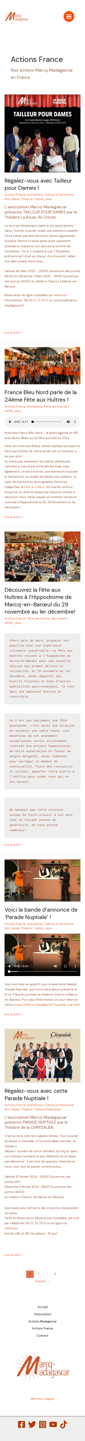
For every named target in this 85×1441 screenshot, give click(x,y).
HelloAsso (60, 295)
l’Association (42, 1314)
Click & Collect (34, 487)
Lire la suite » (14, 332)
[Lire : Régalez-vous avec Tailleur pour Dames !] (42, 133)
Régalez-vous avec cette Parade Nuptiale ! (36, 1094)
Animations (35, 195)
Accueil (43, 1307)
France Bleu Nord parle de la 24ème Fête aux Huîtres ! (41, 396)
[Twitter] (32, 1424)
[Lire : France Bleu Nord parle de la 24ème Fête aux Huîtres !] (42, 365)
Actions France (15, 195)
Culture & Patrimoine (59, 195)
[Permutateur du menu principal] (69, 16)
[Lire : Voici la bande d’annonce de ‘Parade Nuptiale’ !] (42, 880)
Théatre (26, 199)
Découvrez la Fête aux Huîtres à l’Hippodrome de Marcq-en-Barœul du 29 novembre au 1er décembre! (40, 600)
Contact (42, 1336)
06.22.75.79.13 (38, 300)
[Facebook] (22, 1424)
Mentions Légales (42, 1399)
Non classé (12, 199)
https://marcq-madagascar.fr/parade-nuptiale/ (47, 1005)
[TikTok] (64, 1424)
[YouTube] (53, 1424)
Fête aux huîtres (55, 407)
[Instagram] (43, 1424)
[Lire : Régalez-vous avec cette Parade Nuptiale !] (42, 1056)
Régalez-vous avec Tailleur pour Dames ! (38, 184)
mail (76, 1218)
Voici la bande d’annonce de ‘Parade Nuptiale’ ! (41, 913)
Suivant (42, 1281)
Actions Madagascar (42, 1321)
